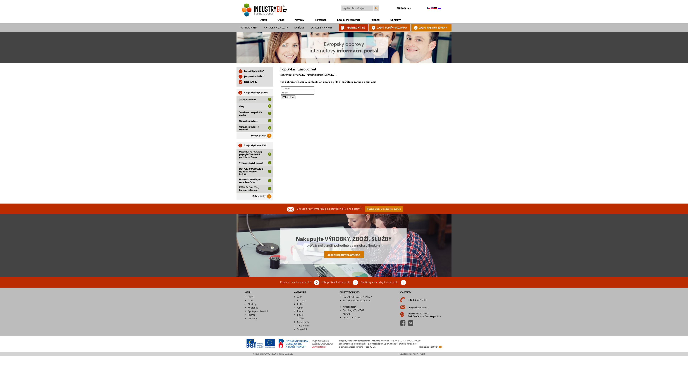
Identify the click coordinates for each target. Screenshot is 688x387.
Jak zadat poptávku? (254, 71)
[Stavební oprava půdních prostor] (269, 114)
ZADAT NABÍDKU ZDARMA (433, 27)
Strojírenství (303, 325)
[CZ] (428, 8)
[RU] (439, 8)
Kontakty (395, 20)
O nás (281, 20)
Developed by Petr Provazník (412, 354)
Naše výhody (250, 82)
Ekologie (301, 300)
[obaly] (269, 107)
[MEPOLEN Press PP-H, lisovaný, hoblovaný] (269, 189)
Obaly (300, 308)
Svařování (302, 329)
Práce (300, 315)
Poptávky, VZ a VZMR (276, 27)
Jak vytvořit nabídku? (254, 76)
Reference (320, 20)
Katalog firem (248, 27)
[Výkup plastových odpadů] (269, 164)
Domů (263, 20)
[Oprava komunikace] (269, 122)
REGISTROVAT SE (356, 27)
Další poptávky (258, 136)
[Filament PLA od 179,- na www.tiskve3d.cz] (269, 182)
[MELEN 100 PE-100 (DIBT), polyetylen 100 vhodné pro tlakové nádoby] (269, 155)
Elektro (300, 304)
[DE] (435, 8)
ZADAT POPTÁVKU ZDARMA (392, 27)
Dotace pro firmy (321, 27)
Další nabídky (259, 196)
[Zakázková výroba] (269, 100)
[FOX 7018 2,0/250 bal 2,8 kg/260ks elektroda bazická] (269, 172)
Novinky (299, 20)
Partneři (375, 20)
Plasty (300, 311)
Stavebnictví (303, 322)
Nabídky (299, 27)
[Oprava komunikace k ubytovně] (269, 129)
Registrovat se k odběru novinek (384, 209)
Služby (300, 318)
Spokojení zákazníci (348, 20)
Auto (299, 297)
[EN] (432, 8)
